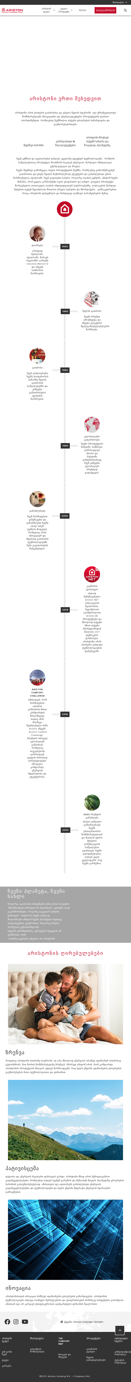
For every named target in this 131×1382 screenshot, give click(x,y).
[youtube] (25, 1323)
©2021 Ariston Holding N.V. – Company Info (65, 1376)
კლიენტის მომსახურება (37, 1350)
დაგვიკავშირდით (105, 10)
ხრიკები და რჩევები (64, 1355)
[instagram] (16, 1323)
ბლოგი (82, 10)
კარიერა (6, 1366)
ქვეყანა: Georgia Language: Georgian (83, 1321)
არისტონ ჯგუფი (46, 10)
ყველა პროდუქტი (63, 10)
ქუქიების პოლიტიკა (120, 1361)
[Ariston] (12, 10)
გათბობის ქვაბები (91, 1350)
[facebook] (7, 1323)
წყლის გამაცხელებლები (96, 1358)
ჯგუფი (5, 1360)
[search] (125, 10)
